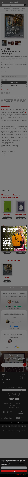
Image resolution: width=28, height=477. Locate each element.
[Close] (26, 226)
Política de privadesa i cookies (21, 474)
